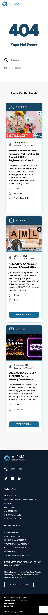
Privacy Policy (9, 606)
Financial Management (15, 540)
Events (7, 503)
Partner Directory (13, 518)
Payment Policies (10, 603)
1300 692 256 (16, 469)
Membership (10, 496)
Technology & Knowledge (16, 555)
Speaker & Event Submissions (15, 600)
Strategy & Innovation (15, 548)
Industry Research (13, 515)
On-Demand (9, 507)
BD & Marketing (11, 532)
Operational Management (16, 544)
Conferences (10, 511)
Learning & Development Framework (22, 499)
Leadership (9, 551)
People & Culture (12, 536)
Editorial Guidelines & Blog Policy (16, 597)
